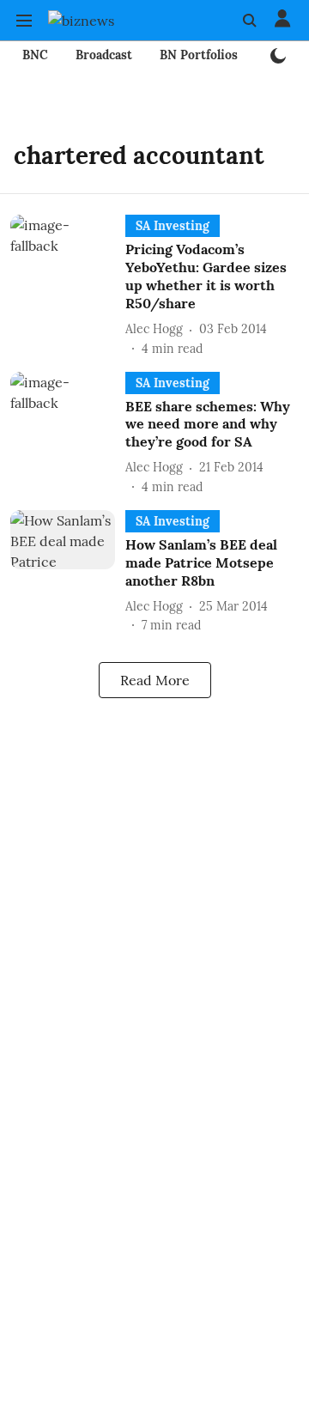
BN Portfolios (199, 55)
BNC (35, 55)
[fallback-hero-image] (67, 286)
